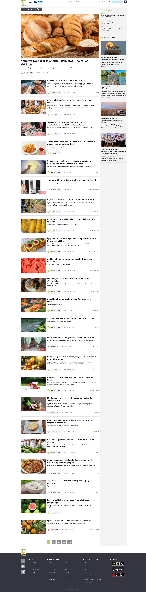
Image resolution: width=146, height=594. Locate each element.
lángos (97, 431)
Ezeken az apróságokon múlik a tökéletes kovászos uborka (70, 440)
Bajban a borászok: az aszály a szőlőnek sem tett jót (71, 199)
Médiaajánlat (88, 582)
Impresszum (88, 572)
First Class (52, 572)
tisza (97, 327)
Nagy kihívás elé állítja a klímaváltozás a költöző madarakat (112, 58)
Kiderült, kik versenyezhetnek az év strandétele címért (69, 300)
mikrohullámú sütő (93, 189)
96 (64, 542)
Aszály (78, 1)
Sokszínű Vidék (28, 73)
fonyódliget (95, 291)
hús (98, 473)
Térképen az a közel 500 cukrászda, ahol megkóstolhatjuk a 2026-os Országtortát (66, 123)
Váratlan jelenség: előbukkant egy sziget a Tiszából (70, 318)
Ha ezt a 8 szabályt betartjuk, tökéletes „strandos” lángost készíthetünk (70, 421)
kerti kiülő (96, 346)
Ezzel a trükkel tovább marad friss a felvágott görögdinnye (68, 501)
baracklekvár (95, 390)
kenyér (97, 92)
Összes (111, 10)
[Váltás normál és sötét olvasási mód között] (110, 2)
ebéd (97, 153)
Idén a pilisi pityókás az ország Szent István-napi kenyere (70, 101)
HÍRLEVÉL (87, 566)
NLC (66, 569)
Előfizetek (117, 1)
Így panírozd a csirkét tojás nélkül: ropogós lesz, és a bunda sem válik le (71, 239)
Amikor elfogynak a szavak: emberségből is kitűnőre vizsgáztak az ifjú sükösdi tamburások (113, 151)
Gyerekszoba (69, 566)
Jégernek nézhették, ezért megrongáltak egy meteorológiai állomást (111, 120)
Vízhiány (71, 1)
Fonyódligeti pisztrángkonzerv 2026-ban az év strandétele (68, 279)
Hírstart (51, 566)
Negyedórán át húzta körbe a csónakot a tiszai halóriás (110, 88)
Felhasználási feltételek (92, 576)
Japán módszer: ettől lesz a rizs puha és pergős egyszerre (69, 482)
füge (97, 412)
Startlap (51, 562)
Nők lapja (68, 572)
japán (97, 492)
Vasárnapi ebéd (87, 1)
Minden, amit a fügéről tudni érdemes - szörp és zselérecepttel (69, 399)
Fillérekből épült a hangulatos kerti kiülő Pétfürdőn (70, 337)
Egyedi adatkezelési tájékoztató (94, 579)
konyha (97, 172)
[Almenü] (30, 2)
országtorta (95, 133)
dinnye (97, 513)
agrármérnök (95, 270)
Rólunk (87, 569)
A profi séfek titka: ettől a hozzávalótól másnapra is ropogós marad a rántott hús (71, 143)
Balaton (96, 1)
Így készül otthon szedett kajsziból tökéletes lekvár (70, 521)
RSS (86, 562)
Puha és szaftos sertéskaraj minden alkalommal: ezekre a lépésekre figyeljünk (69, 461)
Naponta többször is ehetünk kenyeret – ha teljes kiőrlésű (54, 62)
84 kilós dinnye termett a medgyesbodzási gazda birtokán (69, 260)
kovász (97, 114)
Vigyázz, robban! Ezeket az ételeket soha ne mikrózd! (71, 180)
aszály (97, 211)
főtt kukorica (95, 230)
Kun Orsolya (54, 346)
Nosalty (51, 576)
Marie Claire (68, 576)
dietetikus (96, 72)
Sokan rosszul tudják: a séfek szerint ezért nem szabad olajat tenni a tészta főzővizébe (69, 162)
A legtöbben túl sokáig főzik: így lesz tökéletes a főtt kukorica (71, 220)
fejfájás (96, 369)
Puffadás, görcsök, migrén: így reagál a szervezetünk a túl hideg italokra (71, 358)
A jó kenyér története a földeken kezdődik (66, 80)
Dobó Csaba (54, 529)
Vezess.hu (52, 569)
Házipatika (52, 579)
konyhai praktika (94, 251)
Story (66, 562)
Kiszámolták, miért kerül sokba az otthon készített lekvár (70, 378)
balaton (96, 310)
